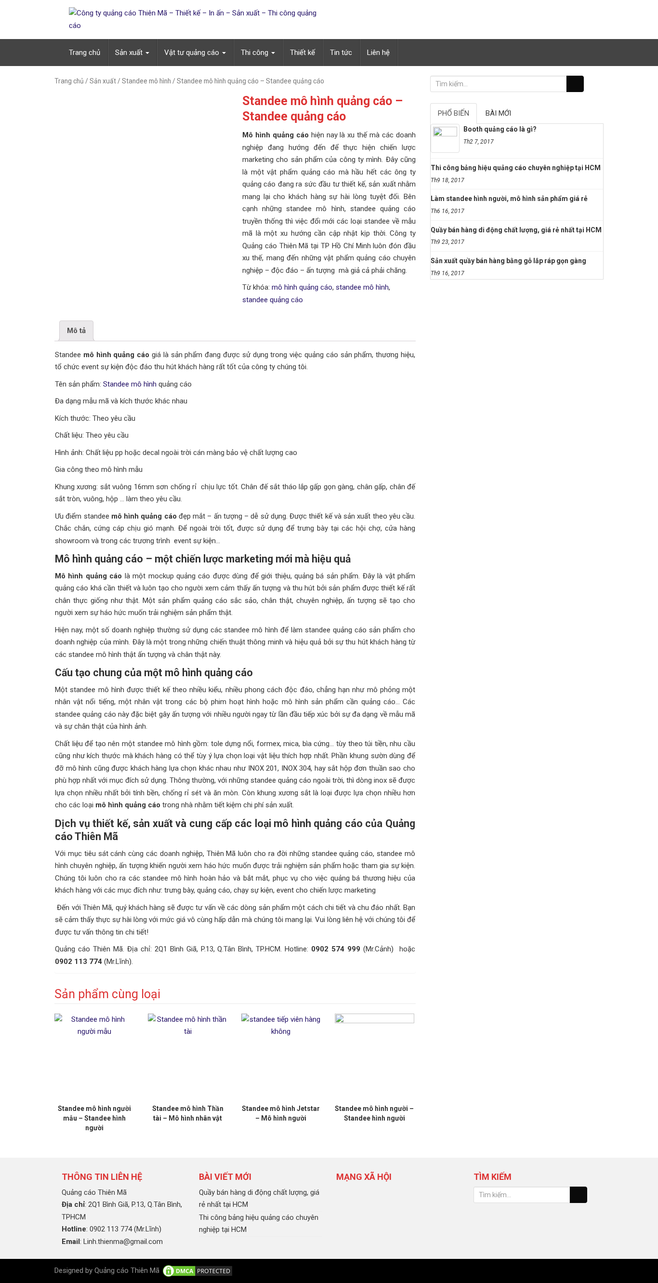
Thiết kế (302, 52)
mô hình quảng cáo (302, 287)
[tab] (76, 331)
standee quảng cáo (272, 299)
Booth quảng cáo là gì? (500, 129)
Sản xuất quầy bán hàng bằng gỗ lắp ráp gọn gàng (508, 261)
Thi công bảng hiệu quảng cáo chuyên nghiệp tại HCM (516, 168)
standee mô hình (362, 287)
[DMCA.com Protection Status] (197, 1270)
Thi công (255, 52)
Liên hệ (378, 52)
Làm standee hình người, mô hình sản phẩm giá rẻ (509, 198)
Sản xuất (130, 52)
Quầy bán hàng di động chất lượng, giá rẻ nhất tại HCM (516, 230)
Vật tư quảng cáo (192, 52)
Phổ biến (453, 113)
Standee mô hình (146, 81)
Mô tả (76, 330)
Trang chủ (84, 52)
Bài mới (498, 113)
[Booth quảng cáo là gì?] (445, 138)
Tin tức (341, 52)
